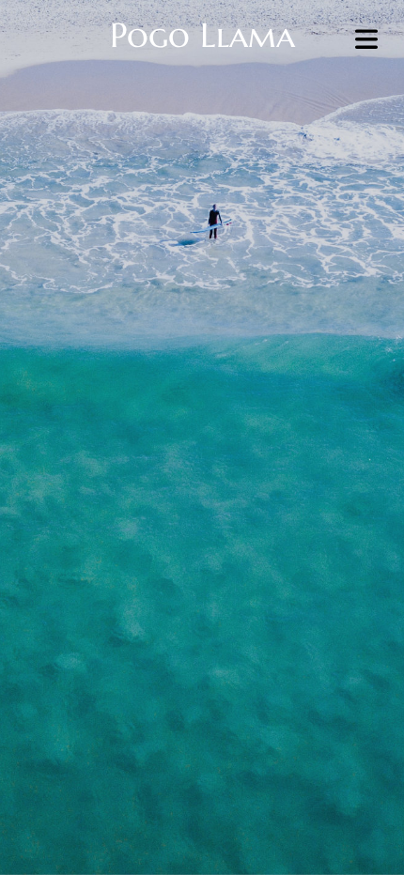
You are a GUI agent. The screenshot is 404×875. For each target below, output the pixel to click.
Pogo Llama (202, 35)
